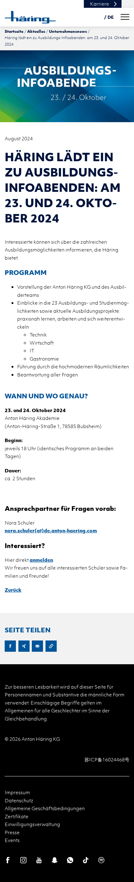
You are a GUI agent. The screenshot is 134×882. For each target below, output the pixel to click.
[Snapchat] (54, 860)
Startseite (14, 31)
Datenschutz (19, 800)
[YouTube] (39, 860)
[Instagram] (23, 860)
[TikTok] (86, 860)
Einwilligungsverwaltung (32, 824)
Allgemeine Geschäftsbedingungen (45, 808)
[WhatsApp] (70, 860)
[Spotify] (101, 860)
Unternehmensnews (68, 31)
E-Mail (37, 646)
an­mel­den (41, 559)
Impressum (17, 792)
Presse (12, 832)
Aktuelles (36, 31)
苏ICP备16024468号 (106, 759)
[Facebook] (8, 860)
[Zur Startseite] (30, 17)
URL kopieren (51, 646)
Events (12, 840)
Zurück (13, 589)
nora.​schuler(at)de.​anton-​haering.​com (51, 530)
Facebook (10, 646)
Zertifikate (16, 816)
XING (24, 646)
